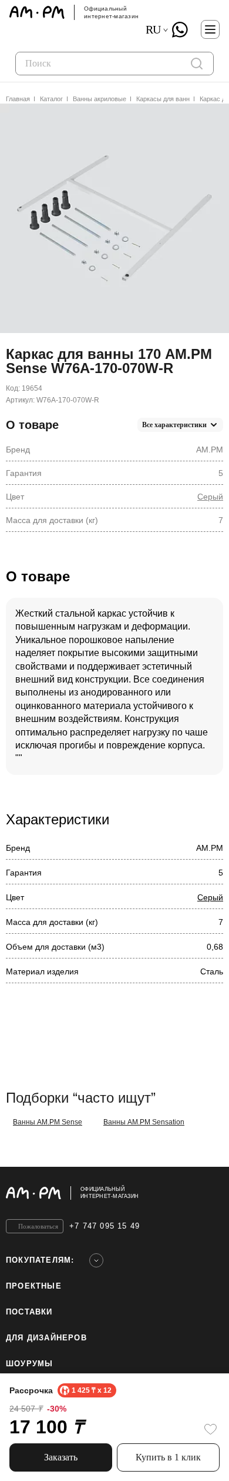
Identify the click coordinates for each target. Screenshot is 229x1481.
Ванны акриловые (99, 98)
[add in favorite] (210, 1429)
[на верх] (211, 1192)
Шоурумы (29, 1363)
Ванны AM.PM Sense (47, 1122)
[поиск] (197, 63)
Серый (210, 496)
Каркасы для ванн (163, 98)
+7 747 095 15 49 (104, 1226)
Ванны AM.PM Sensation (143, 1122)
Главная (18, 98)
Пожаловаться (38, 1226)
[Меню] (210, 29)
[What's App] (179, 29)
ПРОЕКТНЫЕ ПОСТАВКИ (34, 1299)
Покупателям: (40, 1260)
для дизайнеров (46, 1337)
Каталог (51, 98)
